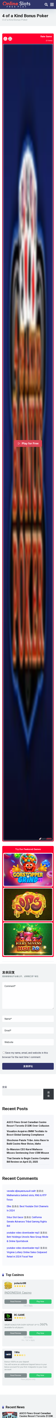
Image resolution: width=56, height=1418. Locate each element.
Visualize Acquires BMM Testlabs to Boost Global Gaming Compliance (27, 1133)
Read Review (15, 1301)
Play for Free (30, 443)
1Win (17, 1352)
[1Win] (8, 1357)
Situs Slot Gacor (15, 1217)
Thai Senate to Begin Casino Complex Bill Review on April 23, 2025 (28, 1160)
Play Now (40, 1301)
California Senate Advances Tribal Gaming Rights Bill (27, 1221)
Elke (9, 1206)
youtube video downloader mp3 (23, 1232)
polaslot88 (20, 1283)
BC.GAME (19, 1314)
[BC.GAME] (8, 1320)
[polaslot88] (8, 1288)
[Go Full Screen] (10, 39)
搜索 (4, 1087)
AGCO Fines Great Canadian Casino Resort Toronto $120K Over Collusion (28, 1124)
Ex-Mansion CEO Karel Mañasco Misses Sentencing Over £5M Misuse (28, 1151)
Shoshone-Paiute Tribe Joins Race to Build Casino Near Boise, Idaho (28, 1142)
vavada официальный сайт (21, 1191)
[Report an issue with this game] (5, 39)
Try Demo (28, 869)
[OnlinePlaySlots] (16, 4)
